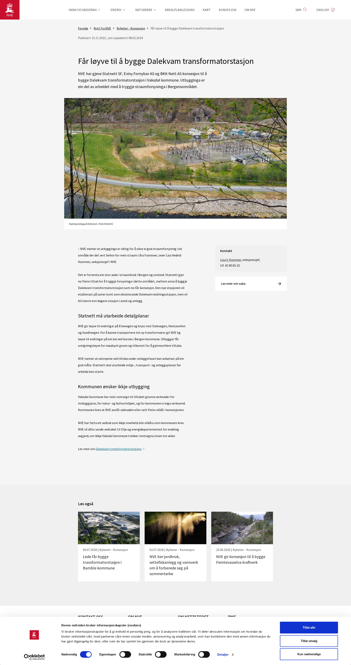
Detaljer (223, 654)
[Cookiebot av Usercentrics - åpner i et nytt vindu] (34, 657)
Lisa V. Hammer (230, 260)
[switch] (125, 654)
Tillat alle (309, 627)
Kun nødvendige (309, 654)
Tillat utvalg (309, 641)
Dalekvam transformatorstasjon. (119, 449)
